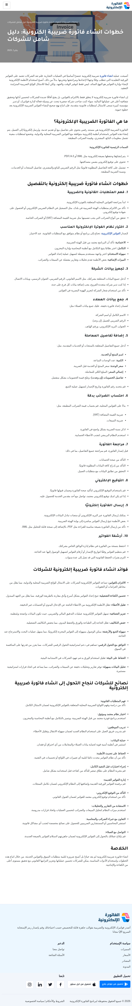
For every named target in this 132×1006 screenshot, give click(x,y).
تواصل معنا (58, 949)
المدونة (66, 22)
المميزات (125, 949)
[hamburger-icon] (6, 5)
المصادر (126, 960)
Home (75, 22)
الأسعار (126, 955)
